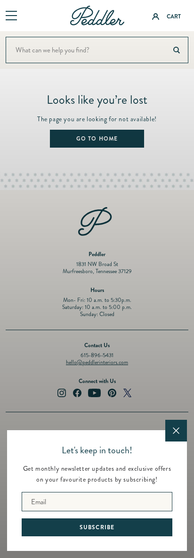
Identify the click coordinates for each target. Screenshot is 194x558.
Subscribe (97, 527)
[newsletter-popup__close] (176, 430)
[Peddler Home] (97, 15)
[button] (11, 16)
